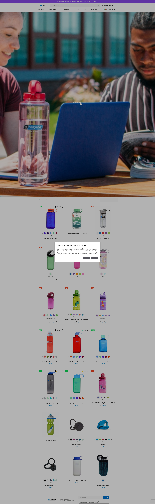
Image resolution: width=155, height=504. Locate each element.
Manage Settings (60, 257)
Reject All (87, 257)
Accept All (95, 257)
